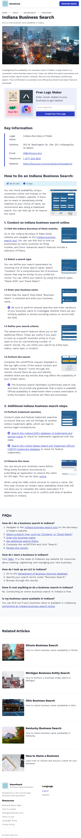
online (42, 476)
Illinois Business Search (42, 645)
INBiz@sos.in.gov (32, 153)
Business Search (30, 12)
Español (45, 795)
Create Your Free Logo (55, 114)
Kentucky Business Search (43, 728)
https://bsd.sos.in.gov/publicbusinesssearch (47, 163)
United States (46, 12)
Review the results (17, 548)
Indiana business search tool (41, 527)
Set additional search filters (22, 541)
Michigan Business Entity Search (48, 673)
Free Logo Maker (49, 92)
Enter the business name (20, 537)
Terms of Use (8, 817)
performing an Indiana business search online (28, 606)
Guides (4, 12)
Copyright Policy (9, 820)
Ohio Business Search (40, 700)
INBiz (11, 559)
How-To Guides (9, 809)
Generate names (69, 4)
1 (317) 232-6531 (32, 158)
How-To (15, 12)
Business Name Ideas (11, 805)
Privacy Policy (8, 824)
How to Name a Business (42, 755)
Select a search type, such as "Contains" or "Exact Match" (39, 534)
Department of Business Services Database (43, 573)
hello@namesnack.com (12, 813)
